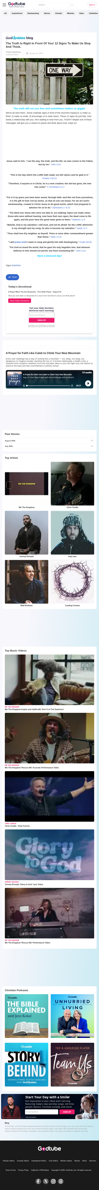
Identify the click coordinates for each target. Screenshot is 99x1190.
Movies (77, 1161)
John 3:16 (81, 251)
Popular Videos (8, 1161)
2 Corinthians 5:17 (56, 187)
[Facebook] (38, 1181)
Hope (81, 13)
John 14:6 (56, 164)
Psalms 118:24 (49, 178)
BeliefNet (16, 265)
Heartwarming (33, 13)
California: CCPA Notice (40, 1170)
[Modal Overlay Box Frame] (42, 317)
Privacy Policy (23, 1170)
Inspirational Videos (38, 1161)
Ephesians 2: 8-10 (61, 207)
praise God (20, 242)
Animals (58, 13)
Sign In (92, 5)
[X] (46, 1181)
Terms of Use (11, 1170)
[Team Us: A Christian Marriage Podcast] (72, 1065)
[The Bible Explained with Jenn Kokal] (26, 1016)
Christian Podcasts (16, 990)
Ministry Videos (66, 1161)
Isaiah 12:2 (82, 228)
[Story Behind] (26, 1065)
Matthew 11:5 (78, 219)
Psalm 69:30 (86, 242)
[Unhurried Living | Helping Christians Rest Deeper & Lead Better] (72, 1016)
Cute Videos (53, 1161)
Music (84, 1161)
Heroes (47, 13)
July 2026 (9, 446)
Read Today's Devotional (19, 301)
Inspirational (17, 13)
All (5, 13)
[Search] (72, 4)
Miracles (70, 13)
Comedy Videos (23, 1161)
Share (14, 277)
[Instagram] (53, 1181)
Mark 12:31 (56, 237)
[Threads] (61, 1181)
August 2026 (10, 441)
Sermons (92, 1161)
